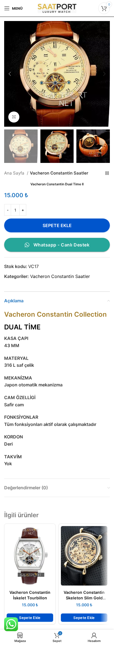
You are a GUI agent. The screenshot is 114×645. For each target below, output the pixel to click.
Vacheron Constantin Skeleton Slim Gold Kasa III (84, 598)
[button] (30, 617)
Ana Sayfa (14, 173)
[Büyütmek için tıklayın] (13, 117)
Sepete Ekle (57, 225)
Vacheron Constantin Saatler (59, 173)
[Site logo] (57, 8)
